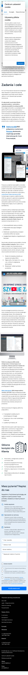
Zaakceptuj (20, 63)
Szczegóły (11, 12)
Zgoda (5, 12)
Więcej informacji (20, 12)
